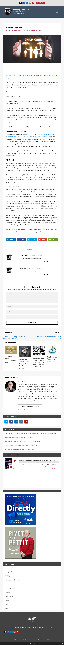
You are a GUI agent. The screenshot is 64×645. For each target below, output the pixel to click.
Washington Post (28, 75)
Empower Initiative (10, 568)
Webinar (7, 608)
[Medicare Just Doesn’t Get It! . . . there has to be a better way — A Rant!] (39, 351)
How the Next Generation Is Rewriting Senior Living (20, 449)
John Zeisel (24, 255)
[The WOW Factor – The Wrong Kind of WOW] (25, 351)
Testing (7, 600)
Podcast (7, 592)
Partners (7, 584)
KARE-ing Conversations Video (14, 576)
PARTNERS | (29, 627)
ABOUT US (36, 627)
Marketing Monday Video (12, 580)
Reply (46, 261)
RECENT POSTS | (14, 627)
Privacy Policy (35, 639)
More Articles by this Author (30, 406)
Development (37, 30)
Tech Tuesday (9, 596)
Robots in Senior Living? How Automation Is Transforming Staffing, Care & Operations (30, 433)
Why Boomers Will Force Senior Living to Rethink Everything (22, 441)
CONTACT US (44, 627)
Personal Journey (10, 588)
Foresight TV (8, 572)
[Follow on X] (20, 3)
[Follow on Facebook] (23, 3)
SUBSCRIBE (40, 3)
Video (6, 604)
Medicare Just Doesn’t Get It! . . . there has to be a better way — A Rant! (39, 362)
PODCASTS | (22, 627)
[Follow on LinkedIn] (27, 3)
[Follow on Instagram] (30, 3)
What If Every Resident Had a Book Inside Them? (19, 437)
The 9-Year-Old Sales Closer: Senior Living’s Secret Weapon (22, 445)
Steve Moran (17, 30)
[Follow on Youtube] (33, 3)
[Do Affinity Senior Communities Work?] (11, 350)
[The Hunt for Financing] (53, 350)
